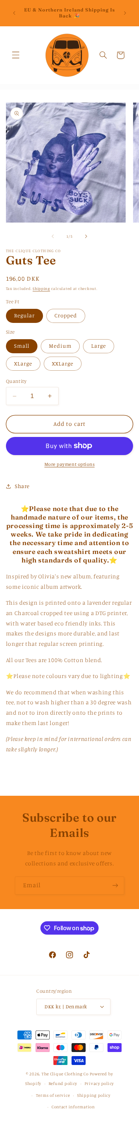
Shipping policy (93, 1095)
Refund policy (63, 1083)
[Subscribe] (115, 885)
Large (98, 346)
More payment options (69, 464)
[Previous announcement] (14, 13)
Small (21, 346)
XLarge (23, 363)
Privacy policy (99, 1083)
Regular (24, 315)
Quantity (16, 381)
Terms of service (53, 1095)
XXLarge (62, 363)
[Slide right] (86, 236)
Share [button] (22, 486)
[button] (15, 55)
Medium (60, 346)
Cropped (65, 315)
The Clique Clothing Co (65, 1073)
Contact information (73, 1106)
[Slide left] (52, 236)
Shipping (41, 288)
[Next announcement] (125, 13)
